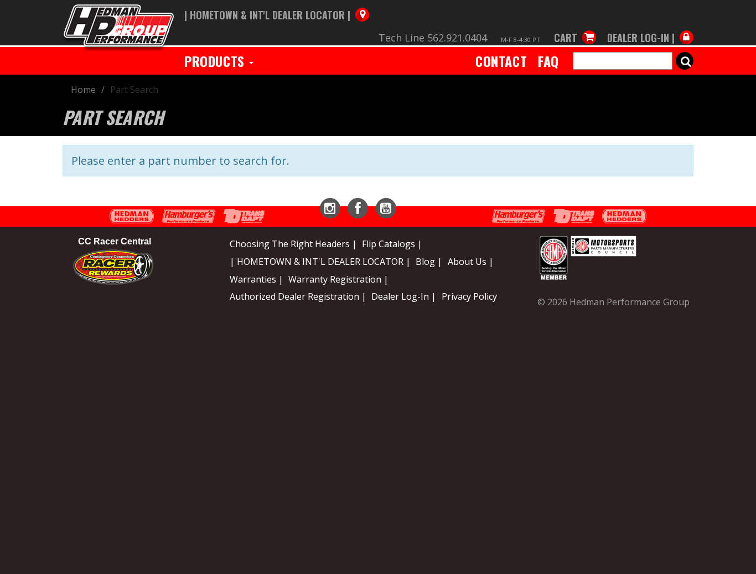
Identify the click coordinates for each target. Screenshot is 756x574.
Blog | (429, 261)
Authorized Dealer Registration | (298, 296)
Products (216, 61)
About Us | (471, 261)
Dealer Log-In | (403, 296)
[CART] (575, 26)
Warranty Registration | (338, 279)
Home (83, 90)
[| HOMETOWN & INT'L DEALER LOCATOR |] (277, 4)
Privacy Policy (469, 296)
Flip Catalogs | (392, 244)
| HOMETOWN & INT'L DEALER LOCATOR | (320, 261)
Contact (501, 61)
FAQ (548, 61)
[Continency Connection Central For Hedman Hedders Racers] (113, 266)
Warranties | (256, 279)
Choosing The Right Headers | (293, 244)
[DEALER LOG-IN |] (647, 26)
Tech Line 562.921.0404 (433, 37)
